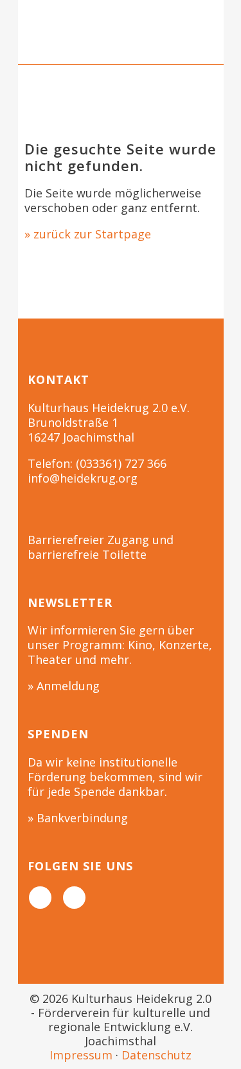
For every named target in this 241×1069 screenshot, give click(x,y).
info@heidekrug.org (83, 478)
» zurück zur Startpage (87, 234)
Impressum (80, 1055)
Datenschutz (156, 1055)
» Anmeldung (64, 685)
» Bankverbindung (78, 817)
